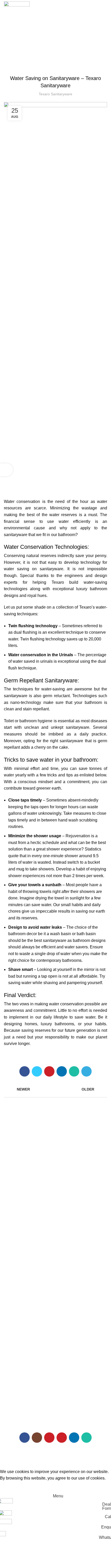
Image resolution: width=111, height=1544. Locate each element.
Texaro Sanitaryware (55, 65)
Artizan (9, 1189)
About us (11, 1250)
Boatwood (12, 1198)
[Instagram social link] (37, 1437)
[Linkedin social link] (62, 1071)
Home (9, 1241)
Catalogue (12, 1259)
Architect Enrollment (20, 1285)
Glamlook (11, 1216)
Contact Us (13, 1294)
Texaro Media (15, 1268)
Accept (10, 1486)
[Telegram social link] (86, 1071)
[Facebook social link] (24, 1071)
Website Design (76, 1455)
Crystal (9, 1180)
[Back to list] (55, 1089)
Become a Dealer (18, 1276)
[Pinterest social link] (49, 1071)
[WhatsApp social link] (74, 1071)
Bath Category (15, 1171)
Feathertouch (15, 1207)
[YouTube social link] (49, 1437)
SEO (100, 1455)
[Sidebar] (6, 469)
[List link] (55, 1367)
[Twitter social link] (37, 1071)
